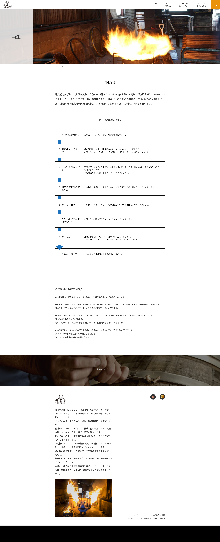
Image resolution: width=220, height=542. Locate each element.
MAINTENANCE (184, 5)
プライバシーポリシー (141, 515)
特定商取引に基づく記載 (157, 515)
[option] (110, 36)
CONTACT (201, 5)
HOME (157, 5)
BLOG (168, 5)
